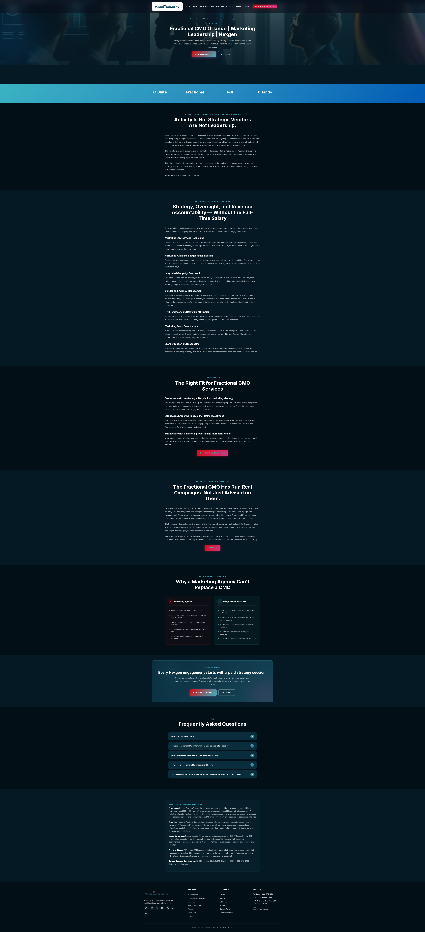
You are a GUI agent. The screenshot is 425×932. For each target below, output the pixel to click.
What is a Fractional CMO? (212, 736)
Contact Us (225, 54)
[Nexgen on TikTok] (173, 908)
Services (203, 6)
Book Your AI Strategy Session (212, 453)
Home (188, 6)
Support (238, 6)
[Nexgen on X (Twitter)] (157, 908)
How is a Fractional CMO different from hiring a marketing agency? (212, 746)
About (195, 6)
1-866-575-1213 (267, 894)
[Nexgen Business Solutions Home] (167, 6)
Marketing (191, 902)
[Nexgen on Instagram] (152, 908)
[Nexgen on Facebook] (146, 908)
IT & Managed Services (196, 898)
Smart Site (215, 6)
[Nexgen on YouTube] (146, 914)
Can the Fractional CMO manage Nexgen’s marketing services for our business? (212, 774)
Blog (231, 6)
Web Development (195, 905)
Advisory (191, 909)
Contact (247, 6)
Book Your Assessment (265, 6)
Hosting (190, 916)
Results (224, 6)
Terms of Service (226, 913)
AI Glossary (224, 902)
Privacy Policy (225, 909)
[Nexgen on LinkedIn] (162, 908)
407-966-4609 (266, 897)
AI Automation (193, 895)
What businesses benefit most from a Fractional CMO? (212, 755)
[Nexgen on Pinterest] (168, 908)
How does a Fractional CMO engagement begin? (212, 765)
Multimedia (192, 913)
